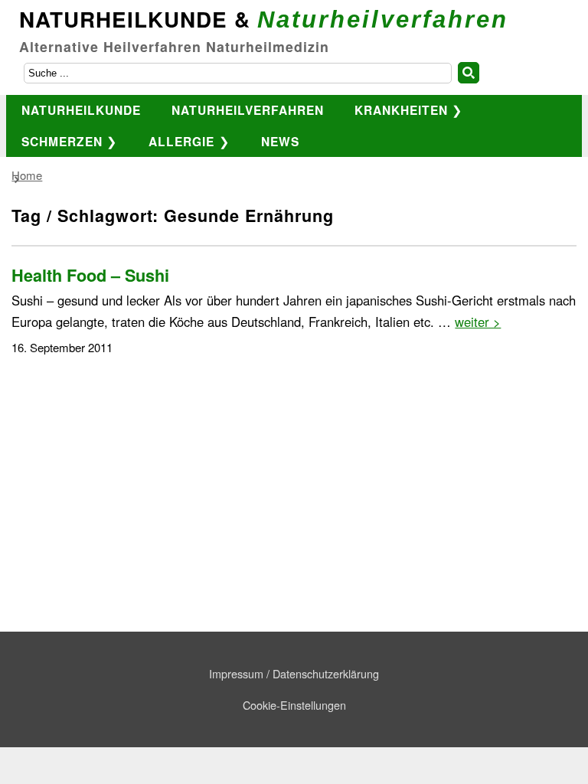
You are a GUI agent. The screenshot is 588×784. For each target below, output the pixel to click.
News (280, 141)
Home (26, 175)
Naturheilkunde (81, 110)
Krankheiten (401, 110)
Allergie (181, 141)
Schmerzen (62, 141)
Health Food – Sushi (90, 275)
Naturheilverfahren (248, 110)
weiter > (478, 321)
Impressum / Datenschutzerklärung (294, 673)
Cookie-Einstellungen (294, 705)
